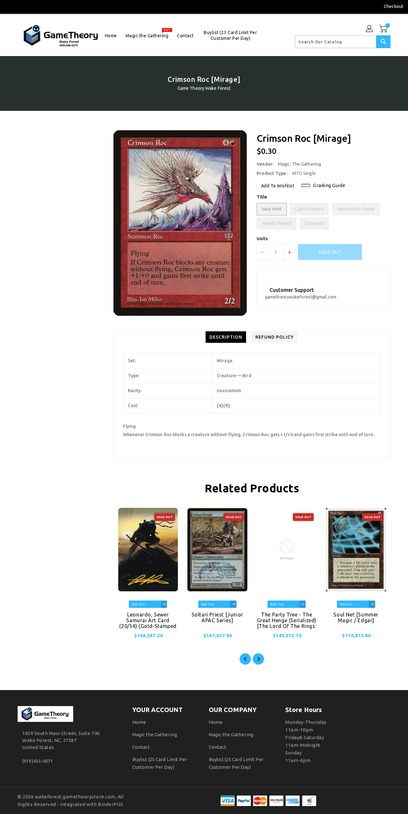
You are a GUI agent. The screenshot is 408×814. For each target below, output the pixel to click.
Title (262, 196)
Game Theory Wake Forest (204, 88)
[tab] (226, 337)
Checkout (393, 6)
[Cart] (384, 29)
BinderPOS (110, 804)
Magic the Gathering (154, 734)
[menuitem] (111, 35)
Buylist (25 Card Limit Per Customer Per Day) (159, 763)
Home (139, 722)
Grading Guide (329, 185)
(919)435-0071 (37, 761)
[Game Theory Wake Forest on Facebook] (10, 6)
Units (262, 238)
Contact (141, 747)
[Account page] (369, 29)
